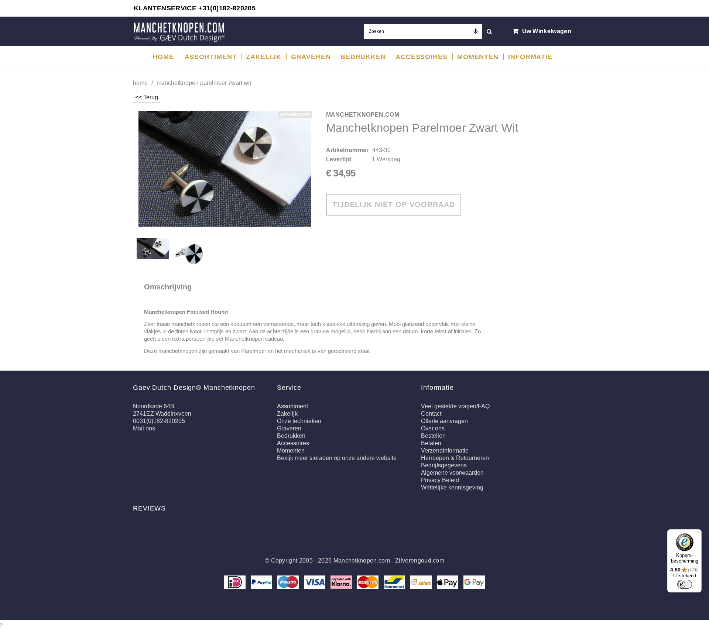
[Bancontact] (395, 581)
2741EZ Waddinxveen (162, 413)
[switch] (684, 584)
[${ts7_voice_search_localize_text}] (475, 31)
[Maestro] (288, 581)
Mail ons (144, 428)
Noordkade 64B (153, 406)
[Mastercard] (368, 581)
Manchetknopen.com (361, 560)
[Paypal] (262, 581)
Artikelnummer (347, 150)
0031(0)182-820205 (159, 421)
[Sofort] (421, 581)
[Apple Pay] (448, 581)
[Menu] (697, 533)
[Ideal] (235, 581)
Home (140, 83)
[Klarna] (341, 581)
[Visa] (315, 581)
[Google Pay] (474, 581)
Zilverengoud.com (419, 560)
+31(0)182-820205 (227, 8)
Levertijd (339, 159)
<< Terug (146, 97)
